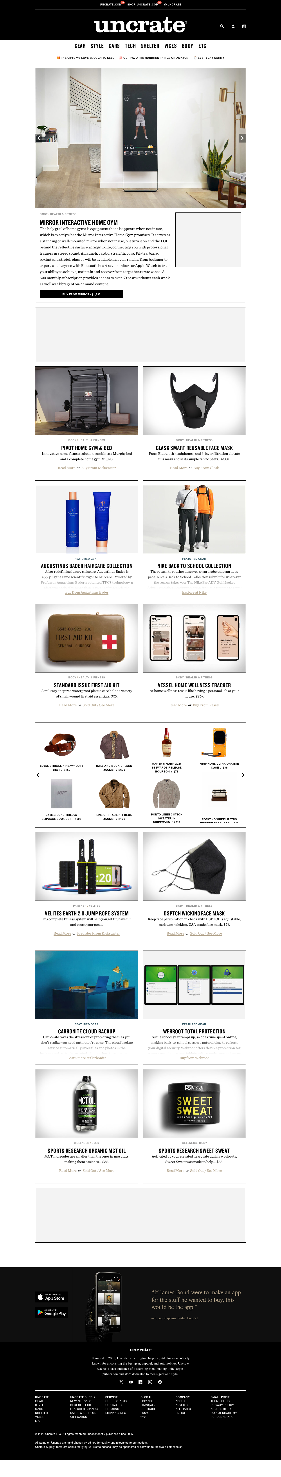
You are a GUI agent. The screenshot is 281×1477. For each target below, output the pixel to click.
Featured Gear (87, 559)
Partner (80, 906)
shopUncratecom (143, 4)
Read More (66, 468)
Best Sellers (80, 1405)
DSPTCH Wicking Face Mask (194, 913)
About (180, 1401)
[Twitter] (121, 1382)
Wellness (81, 1143)
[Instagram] (150, 1382)
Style (97, 45)
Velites (95, 906)
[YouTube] (131, 1382)
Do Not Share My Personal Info (224, 1414)
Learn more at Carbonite (86, 1058)
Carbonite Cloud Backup (86, 1031)
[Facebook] (140, 1382)
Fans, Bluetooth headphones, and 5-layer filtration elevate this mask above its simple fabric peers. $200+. (194, 456)
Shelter (150, 45)
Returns (112, 1409)
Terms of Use (221, 1401)
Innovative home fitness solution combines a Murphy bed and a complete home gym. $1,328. (87, 456)
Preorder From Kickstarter (98, 933)
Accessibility (221, 1409)
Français (147, 1405)
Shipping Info (115, 1413)
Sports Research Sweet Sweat (194, 1150)
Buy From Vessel (206, 705)
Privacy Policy (222, 1405)
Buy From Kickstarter (98, 468)
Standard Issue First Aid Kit (87, 685)
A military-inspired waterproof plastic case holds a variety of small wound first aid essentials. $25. (86, 693)
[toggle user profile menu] (233, 26)
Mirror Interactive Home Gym (79, 222)
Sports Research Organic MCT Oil (87, 1150)
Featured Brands (84, 1409)
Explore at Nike (194, 592)
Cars (114, 45)
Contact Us (114, 1405)
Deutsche (148, 1409)
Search (222, 26)
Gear (80, 45)
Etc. (38, 1420)
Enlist (181, 1413)
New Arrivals (80, 1401)
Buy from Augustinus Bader (86, 592)
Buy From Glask (206, 468)
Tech (130, 45)
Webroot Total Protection (194, 1031)
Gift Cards (78, 1416)
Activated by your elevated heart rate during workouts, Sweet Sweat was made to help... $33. (194, 1159)
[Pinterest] (160, 1382)
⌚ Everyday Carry (209, 58)
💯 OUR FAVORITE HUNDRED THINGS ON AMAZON (154, 58)
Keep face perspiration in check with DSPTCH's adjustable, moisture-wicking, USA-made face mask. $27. (194, 922)
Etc (202, 45)
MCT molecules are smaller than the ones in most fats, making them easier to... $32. (86, 1159)
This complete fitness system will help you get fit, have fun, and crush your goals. (87, 922)
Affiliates (183, 1409)
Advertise (183, 1405)
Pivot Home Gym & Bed (86, 447)
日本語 (144, 1413)
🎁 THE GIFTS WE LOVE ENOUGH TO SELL (85, 58)
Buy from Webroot (194, 1058)
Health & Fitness (63, 214)
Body (187, 45)
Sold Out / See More (98, 705)
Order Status (116, 1401)
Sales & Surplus (83, 1413)
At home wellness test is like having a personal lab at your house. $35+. (194, 693)
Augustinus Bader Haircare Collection (87, 565)
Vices (170, 45)
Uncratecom (111, 4)
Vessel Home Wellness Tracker (194, 685)
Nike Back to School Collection (194, 565)
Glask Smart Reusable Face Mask (194, 447)
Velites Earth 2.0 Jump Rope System (87, 913)
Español (147, 1401)
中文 (143, 1416)
